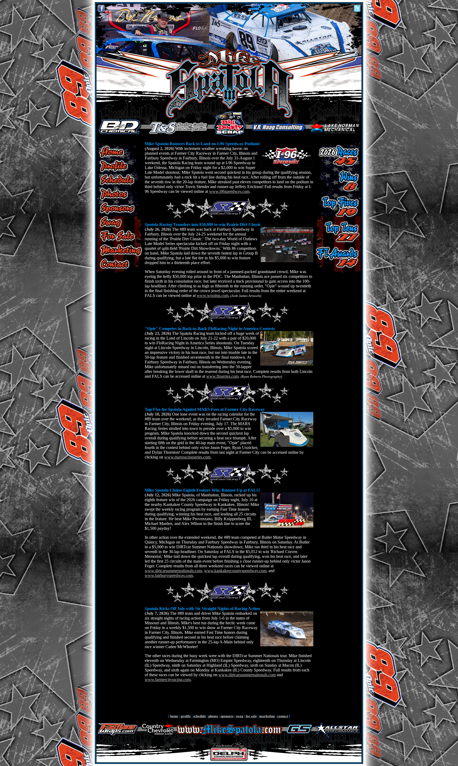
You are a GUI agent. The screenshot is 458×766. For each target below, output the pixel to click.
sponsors (227, 716)
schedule (199, 716)
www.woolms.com (212, 295)
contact (282, 716)
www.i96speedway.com (229, 191)
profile (186, 716)
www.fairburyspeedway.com (169, 575)
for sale (251, 716)
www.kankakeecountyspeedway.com (235, 570)
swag (239, 716)
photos (213, 716)
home (174, 716)
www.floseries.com (222, 376)
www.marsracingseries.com (187, 457)
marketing (267, 716)
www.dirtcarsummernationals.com (173, 570)
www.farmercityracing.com (168, 679)
